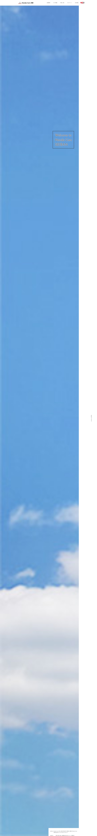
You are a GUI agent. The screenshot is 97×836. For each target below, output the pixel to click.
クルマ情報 (55, 2)
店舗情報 (48, 2)
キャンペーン (69, 2)
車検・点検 (62, 2)
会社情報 (76, 2)
